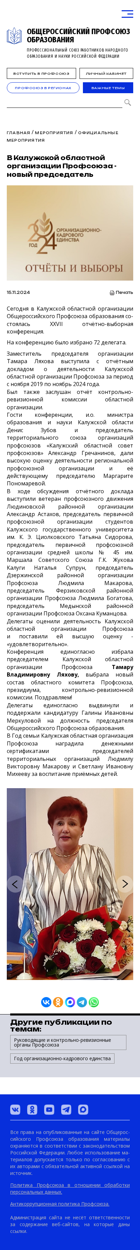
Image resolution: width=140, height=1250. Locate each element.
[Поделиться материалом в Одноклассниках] (58, 1002)
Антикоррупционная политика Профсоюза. (59, 1204)
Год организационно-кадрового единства (62, 1058)
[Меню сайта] (127, 14)
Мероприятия (54, 133)
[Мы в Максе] (83, 1110)
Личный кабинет (106, 73)
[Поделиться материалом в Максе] (70, 1002)
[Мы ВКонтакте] (15, 1110)
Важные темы (108, 88)
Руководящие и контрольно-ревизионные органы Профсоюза (62, 1042)
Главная (18, 133)
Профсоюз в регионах (43, 88)
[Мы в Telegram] (66, 1110)
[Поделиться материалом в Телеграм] (82, 1002)
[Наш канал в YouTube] (49, 1110)
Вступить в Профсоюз (41, 73)
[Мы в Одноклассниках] (32, 1110)
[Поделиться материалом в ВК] (46, 1002)
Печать (124, 293)
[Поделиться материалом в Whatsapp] (94, 1002)
